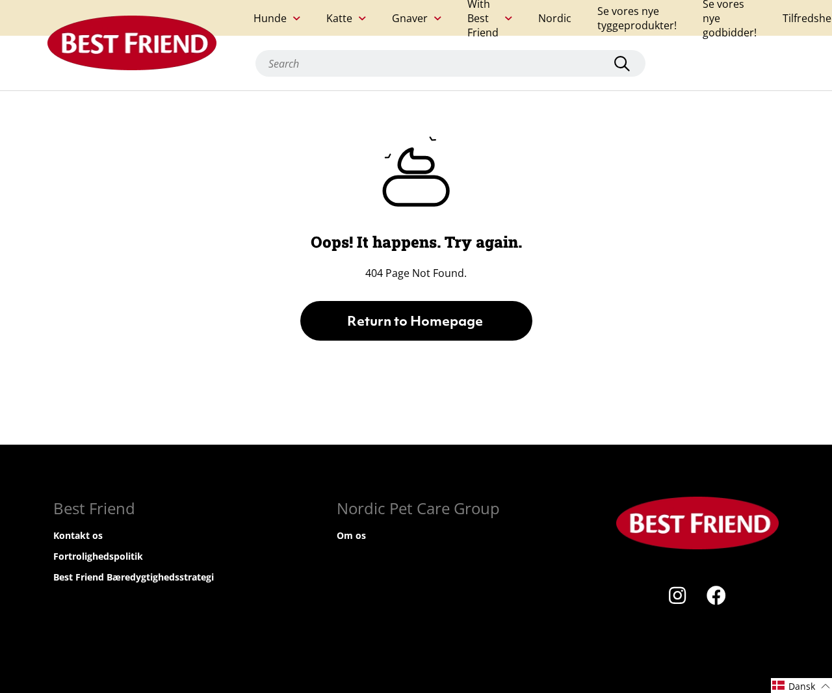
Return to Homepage (416, 322)
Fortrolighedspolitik (98, 556)
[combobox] (450, 63)
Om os (351, 535)
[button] (801, 685)
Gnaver (410, 18)
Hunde (270, 18)
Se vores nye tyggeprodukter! (637, 18)
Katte (339, 18)
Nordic (554, 18)
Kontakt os (78, 535)
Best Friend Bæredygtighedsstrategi (133, 577)
